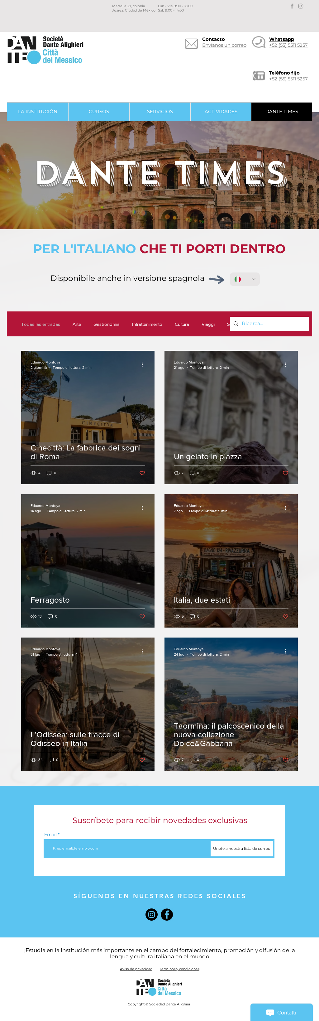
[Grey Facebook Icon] (292, 6)
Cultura (182, 324)
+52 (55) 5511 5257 (288, 79)
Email (50, 834)
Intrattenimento (147, 324)
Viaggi (208, 324)
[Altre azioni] (144, 364)
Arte (77, 324)
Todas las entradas (40, 324)
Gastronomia (106, 324)
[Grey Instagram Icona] (301, 6)
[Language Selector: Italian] (245, 279)
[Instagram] (151, 914)
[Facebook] (167, 914)
